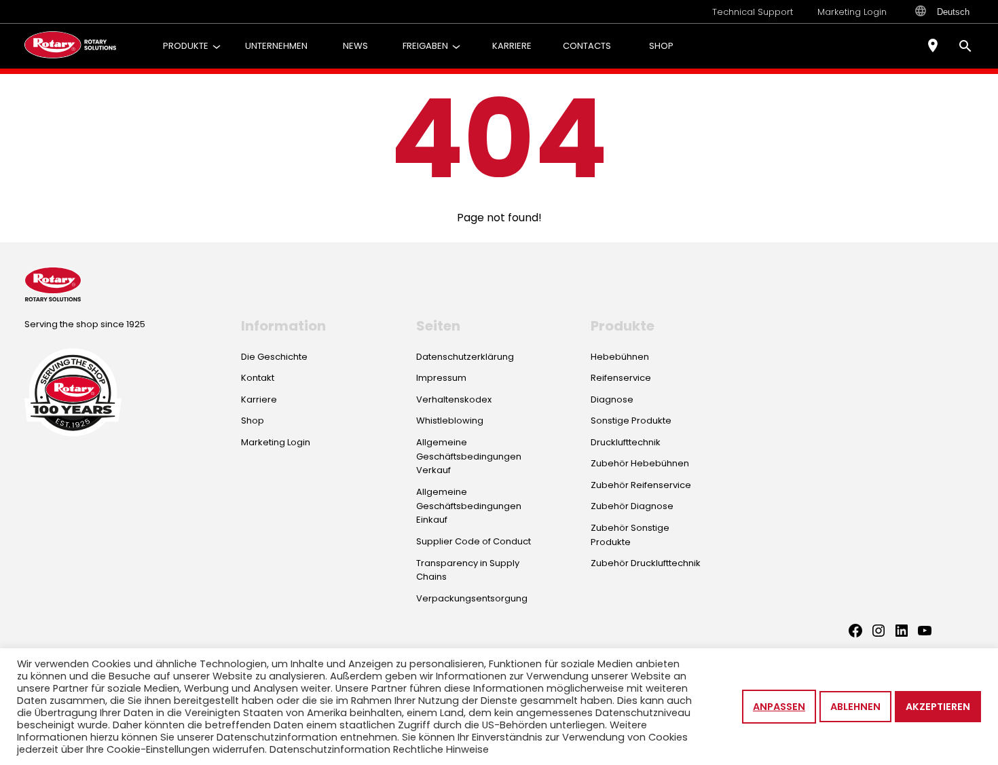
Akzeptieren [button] (938, 706)
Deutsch (953, 12)
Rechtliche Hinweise (441, 749)
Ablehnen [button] (855, 706)
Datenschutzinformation (330, 749)
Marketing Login (852, 11)
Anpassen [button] (779, 706)
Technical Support (752, 11)
